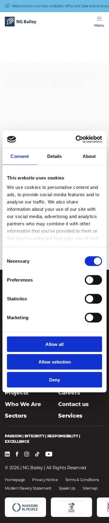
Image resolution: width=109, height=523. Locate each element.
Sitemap (90, 488)
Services (70, 416)
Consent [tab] (20, 156)
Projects (16, 392)
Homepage (15, 64)
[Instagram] (26, 454)
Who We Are (23, 404)
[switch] (93, 280)
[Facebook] (17, 454)
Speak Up (67, 488)
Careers (38, 64)
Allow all (54, 344)
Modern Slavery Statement (28, 488)
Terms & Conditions (82, 480)
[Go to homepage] (20, 22)
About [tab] (89, 156)
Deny (54, 379)
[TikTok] (37, 454)
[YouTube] (48, 454)
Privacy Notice (45, 480)
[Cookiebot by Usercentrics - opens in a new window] (77, 139)
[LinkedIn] (7, 454)
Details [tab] (54, 156)
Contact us (73, 404)
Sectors (15, 416)
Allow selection (54, 361)
